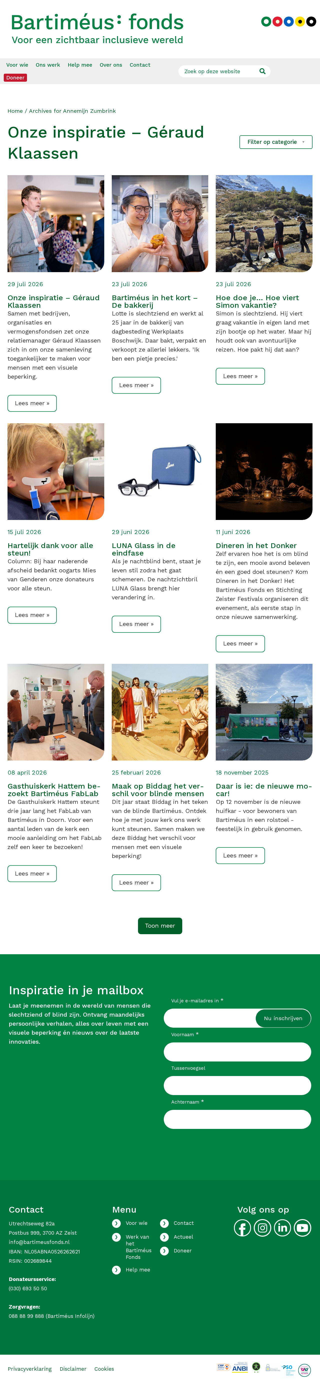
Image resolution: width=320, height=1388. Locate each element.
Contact (140, 65)
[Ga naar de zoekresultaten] (262, 71)
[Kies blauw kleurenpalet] (289, 22)
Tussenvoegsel (188, 1068)
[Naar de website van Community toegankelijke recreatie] (304, 1370)
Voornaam (185, 1034)
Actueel (183, 1237)
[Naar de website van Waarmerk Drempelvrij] (256, 1367)
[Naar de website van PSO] (288, 1370)
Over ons (111, 65)
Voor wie (17, 65)
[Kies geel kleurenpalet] (300, 22)
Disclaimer (73, 1369)
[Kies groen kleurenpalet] (266, 22)
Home (15, 111)
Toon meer (160, 925)
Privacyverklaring (30, 1369)
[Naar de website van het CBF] (224, 1366)
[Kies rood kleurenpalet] (277, 22)
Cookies (104, 1369)
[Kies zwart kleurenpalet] (311, 22)
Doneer (15, 77)
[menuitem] (17, 65)
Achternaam (187, 1102)
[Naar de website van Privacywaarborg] (272, 1366)
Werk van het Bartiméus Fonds (139, 1247)
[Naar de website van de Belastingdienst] (240, 1367)
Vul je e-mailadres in (197, 1000)
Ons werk (48, 65)
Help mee (80, 65)
